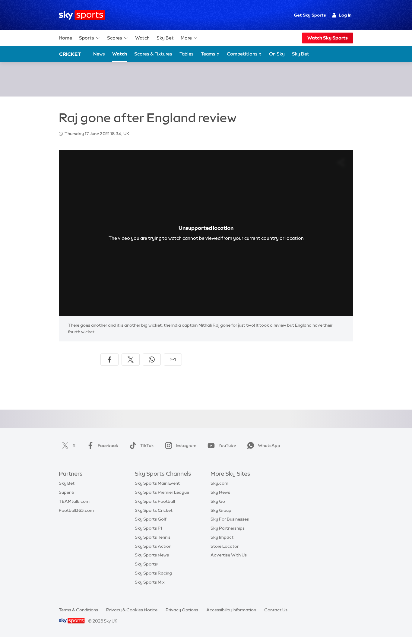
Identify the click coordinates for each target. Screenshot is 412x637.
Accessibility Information (231, 610)
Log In (345, 15)
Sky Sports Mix (150, 582)
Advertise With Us (229, 555)
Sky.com (219, 483)
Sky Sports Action (153, 546)
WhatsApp (269, 445)
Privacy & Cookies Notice (131, 610)
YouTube (227, 445)
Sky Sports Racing (153, 573)
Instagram (186, 445)
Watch (142, 38)
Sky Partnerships (228, 528)
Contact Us (275, 610)
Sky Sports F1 (148, 528)
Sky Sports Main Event (157, 483)
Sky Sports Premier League (162, 492)
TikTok (147, 445)
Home (65, 38)
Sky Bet (165, 38)
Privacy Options (182, 610)
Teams (208, 54)
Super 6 (66, 492)
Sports (86, 38)
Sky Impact (222, 537)
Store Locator (225, 546)
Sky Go (218, 501)
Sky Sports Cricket (154, 510)
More (186, 38)
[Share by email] (173, 359)
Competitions (242, 54)
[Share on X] (131, 359)
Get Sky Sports (310, 15)
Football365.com (76, 510)
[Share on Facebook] (109, 359)
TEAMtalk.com (74, 501)
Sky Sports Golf (150, 519)
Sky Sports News (152, 555)
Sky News (220, 492)
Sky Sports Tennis (152, 537)
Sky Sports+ (147, 564)
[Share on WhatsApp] (152, 359)
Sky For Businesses (230, 519)
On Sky (277, 54)
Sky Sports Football (155, 501)
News (99, 54)
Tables (186, 54)
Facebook (108, 445)
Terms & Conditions (78, 610)
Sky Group (221, 510)
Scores (114, 38)
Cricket (70, 54)
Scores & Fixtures (153, 54)
